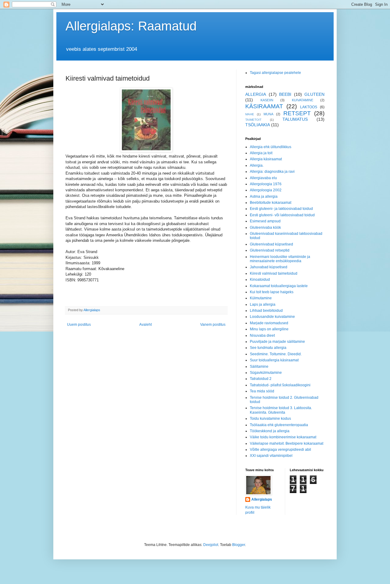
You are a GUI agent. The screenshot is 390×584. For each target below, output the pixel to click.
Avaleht (145, 324)
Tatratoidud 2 (260, 379)
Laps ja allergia (262, 304)
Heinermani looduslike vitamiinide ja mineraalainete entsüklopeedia (280, 259)
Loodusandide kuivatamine (272, 317)
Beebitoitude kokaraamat (270, 202)
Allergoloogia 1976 (266, 184)
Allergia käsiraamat (266, 159)
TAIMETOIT (253, 119)
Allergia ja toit (261, 153)
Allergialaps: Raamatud (131, 26)
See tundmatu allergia (268, 348)
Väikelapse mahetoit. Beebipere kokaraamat (286, 443)
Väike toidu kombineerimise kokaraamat (283, 437)
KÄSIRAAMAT (264, 106)
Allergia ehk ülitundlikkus (270, 147)
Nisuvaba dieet (262, 335)
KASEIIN (267, 100)
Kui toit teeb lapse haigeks (271, 292)
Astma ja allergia (264, 196)
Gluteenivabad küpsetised (271, 244)
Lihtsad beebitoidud (266, 310)
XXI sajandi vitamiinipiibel (271, 456)
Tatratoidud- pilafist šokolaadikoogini (280, 385)
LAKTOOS (308, 107)
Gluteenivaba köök (265, 227)
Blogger (238, 545)
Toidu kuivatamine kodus (270, 418)
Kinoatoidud (260, 279)
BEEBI (285, 94)
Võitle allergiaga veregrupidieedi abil (280, 449)
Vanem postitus (212, 324)
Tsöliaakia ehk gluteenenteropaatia (279, 425)
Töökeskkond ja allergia (269, 431)
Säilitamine (259, 366)
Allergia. (257, 165)
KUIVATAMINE (302, 100)
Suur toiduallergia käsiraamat (274, 360)
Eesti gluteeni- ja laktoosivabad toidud (281, 209)
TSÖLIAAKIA (257, 124)
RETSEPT (297, 113)
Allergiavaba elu (263, 178)
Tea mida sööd (262, 391)
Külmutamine (261, 298)
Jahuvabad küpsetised (268, 267)
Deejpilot (210, 545)
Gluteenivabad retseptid (269, 250)
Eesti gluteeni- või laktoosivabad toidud (282, 215)
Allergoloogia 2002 (266, 190)
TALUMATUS (295, 119)
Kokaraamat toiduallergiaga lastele (279, 286)
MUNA (268, 114)
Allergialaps (261, 499)
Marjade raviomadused (269, 323)
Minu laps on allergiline (269, 329)
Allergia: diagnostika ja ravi (272, 171)
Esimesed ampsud (265, 221)
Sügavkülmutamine (266, 372)
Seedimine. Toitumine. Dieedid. (276, 354)
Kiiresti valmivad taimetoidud (273, 273)
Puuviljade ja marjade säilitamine (277, 341)
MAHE (249, 114)
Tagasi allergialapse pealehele (275, 73)
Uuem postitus (79, 324)
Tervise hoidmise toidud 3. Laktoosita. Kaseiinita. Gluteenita (281, 410)
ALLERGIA (255, 94)
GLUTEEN (314, 94)
